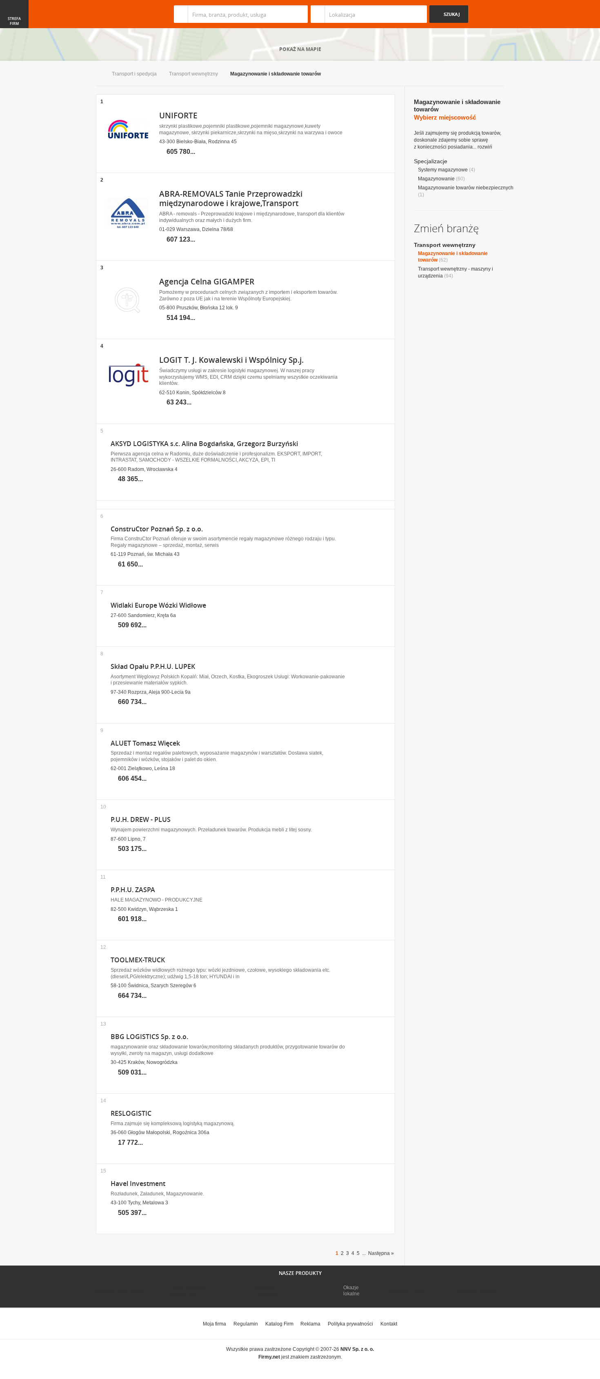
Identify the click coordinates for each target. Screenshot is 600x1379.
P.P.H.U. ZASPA (133, 890)
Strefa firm (14, 21)
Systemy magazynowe (443, 170)
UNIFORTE (178, 115)
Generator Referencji (265, 1291)
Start (98, 74)
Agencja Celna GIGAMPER (206, 281)
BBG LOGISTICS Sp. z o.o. (149, 1037)
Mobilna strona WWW (120, 1291)
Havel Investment (138, 1183)
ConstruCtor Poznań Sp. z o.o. (157, 529)
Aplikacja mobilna (476, 1291)
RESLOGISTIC (131, 1113)
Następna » (381, 1253)
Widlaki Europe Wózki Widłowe (158, 605)
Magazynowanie (436, 179)
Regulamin (245, 1324)
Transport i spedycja (134, 74)
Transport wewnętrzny (193, 74)
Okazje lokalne (351, 1290)
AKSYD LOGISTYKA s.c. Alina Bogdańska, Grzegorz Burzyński (204, 444)
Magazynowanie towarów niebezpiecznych (465, 188)
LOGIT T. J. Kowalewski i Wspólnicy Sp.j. (231, 360)
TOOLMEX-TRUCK (138, 960)
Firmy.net (120, 14)
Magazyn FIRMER (410, 1291)
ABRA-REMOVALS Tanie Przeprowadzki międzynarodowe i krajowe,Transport (230, 199)
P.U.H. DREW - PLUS (141, 819)
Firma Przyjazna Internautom (189, 1291)
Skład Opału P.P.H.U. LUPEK (153, 666)
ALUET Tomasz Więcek (145, 743)
